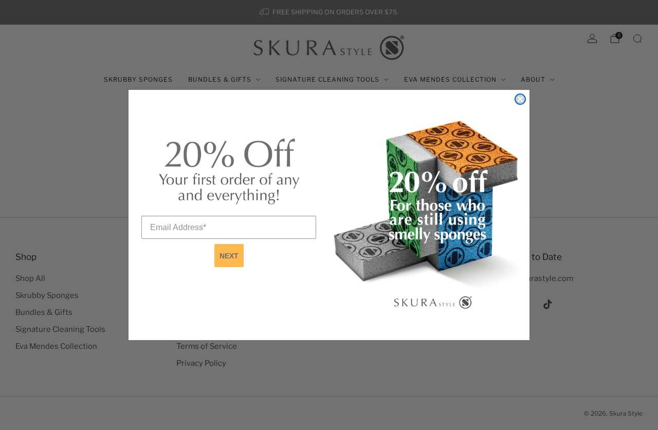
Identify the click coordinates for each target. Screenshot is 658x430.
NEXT (229, 256)
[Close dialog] (520, 99)
